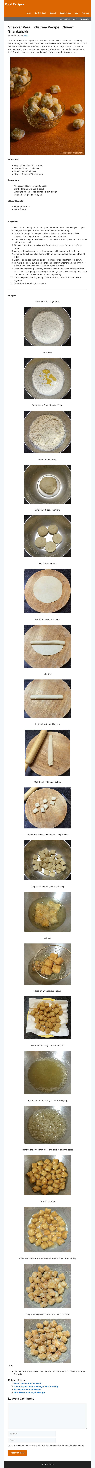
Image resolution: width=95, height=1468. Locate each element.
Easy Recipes (65, 13)
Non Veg (85, 13)
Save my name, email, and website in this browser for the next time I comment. (48, 1446)
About (75, 19)
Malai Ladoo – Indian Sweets (27, 1383)
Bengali (53, 13)
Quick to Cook (40, 13)
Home (28, 13)
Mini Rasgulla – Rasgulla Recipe (29, 1392)
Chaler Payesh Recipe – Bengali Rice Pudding (36, 1386)
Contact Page (65, 19)
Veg (76, 13)
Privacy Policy (85, 19)
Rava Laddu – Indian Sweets (27, 1389)
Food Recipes (14, 4)
